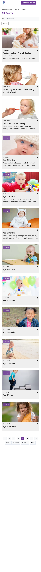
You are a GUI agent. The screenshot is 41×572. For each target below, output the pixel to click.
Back (17, 443)
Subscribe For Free (29, 3)
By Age (5, 23)
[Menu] (38, 2)
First (7, 443)
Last (32, 443)
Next (24, 443)
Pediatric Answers (7, 9)
